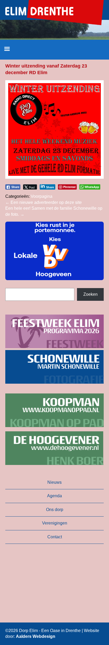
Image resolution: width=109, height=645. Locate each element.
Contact (54, 537)
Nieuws (54, 482)
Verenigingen (54, 523)
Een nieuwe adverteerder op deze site (43, 202)
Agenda (54, 496)
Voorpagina (41, 196)
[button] (54, 251)
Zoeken (90, 294)
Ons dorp (54, 509)
